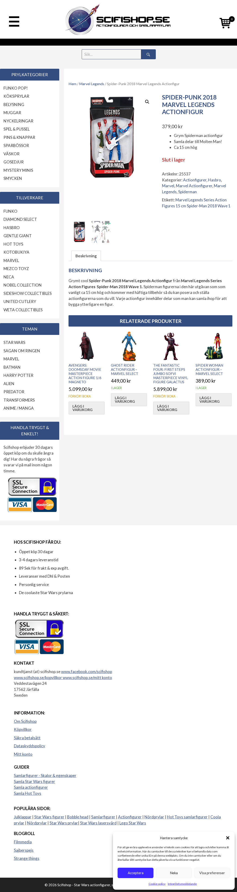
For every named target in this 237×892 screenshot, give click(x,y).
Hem (72, 84)
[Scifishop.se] (118, 19)
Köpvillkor (23, 729)
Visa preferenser (212, 873)
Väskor (11, 153)
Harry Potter (18, 375)
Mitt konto (23, 754)
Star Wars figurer (49, 816)
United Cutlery (19, 301)
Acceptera (135, 873)
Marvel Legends (91, 84)
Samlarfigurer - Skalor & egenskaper (45, 775)
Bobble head (77, 816)
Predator (13, 391)
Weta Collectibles (23, 309)
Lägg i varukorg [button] (82, 408)
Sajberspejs (24, 850)
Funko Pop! (15, 88)
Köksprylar (16, 96)
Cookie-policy (157, 884)
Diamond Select (20, 219)
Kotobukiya (16, 252)
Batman (12, 367)
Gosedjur (13, 161)
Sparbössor (16, 145)
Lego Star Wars (132, 822)
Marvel (168, 185)
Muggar (12, 112)
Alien (8, 383)
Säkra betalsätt (27, 737)
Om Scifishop (25, 721)
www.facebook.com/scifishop (86, 671)
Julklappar (22, 816)
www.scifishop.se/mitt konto (87, 677)
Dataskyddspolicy (29, 745)
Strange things (26, 858)
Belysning (13, 104)
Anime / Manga (18, 408)
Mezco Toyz (16, 268)
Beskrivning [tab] (86, 255)
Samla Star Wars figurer (34, 781)
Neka (174, 873)
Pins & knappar (19, 137)
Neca (8, 276)
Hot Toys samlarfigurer (187, 816)
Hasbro (214, 180)
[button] (227, 838)
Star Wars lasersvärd (98, 822)
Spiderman (187, 191)
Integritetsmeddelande (182, 884)
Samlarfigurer (103, 816)
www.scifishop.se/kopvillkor (38, 677)
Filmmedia (23, 841)
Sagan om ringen (21, 350)
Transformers (19, 400)
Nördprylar (154, 816)
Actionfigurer (194, 180)
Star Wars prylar (64, 822)
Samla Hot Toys (27, 793)
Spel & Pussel (16, 129)
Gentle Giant (17, 235)
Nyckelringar (18, 121)
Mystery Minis (18, 170)
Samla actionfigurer (31, 787)
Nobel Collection (22, 285)
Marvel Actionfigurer (194, 185)
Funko (10, 211)
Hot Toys (13, 244)
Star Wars (14, 342)
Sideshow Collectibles (27, 293)
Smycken (12, 178)
